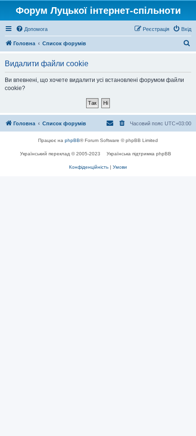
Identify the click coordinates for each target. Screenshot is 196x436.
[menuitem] (32, 29)
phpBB (72, 140)
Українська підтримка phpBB (139, 153)
